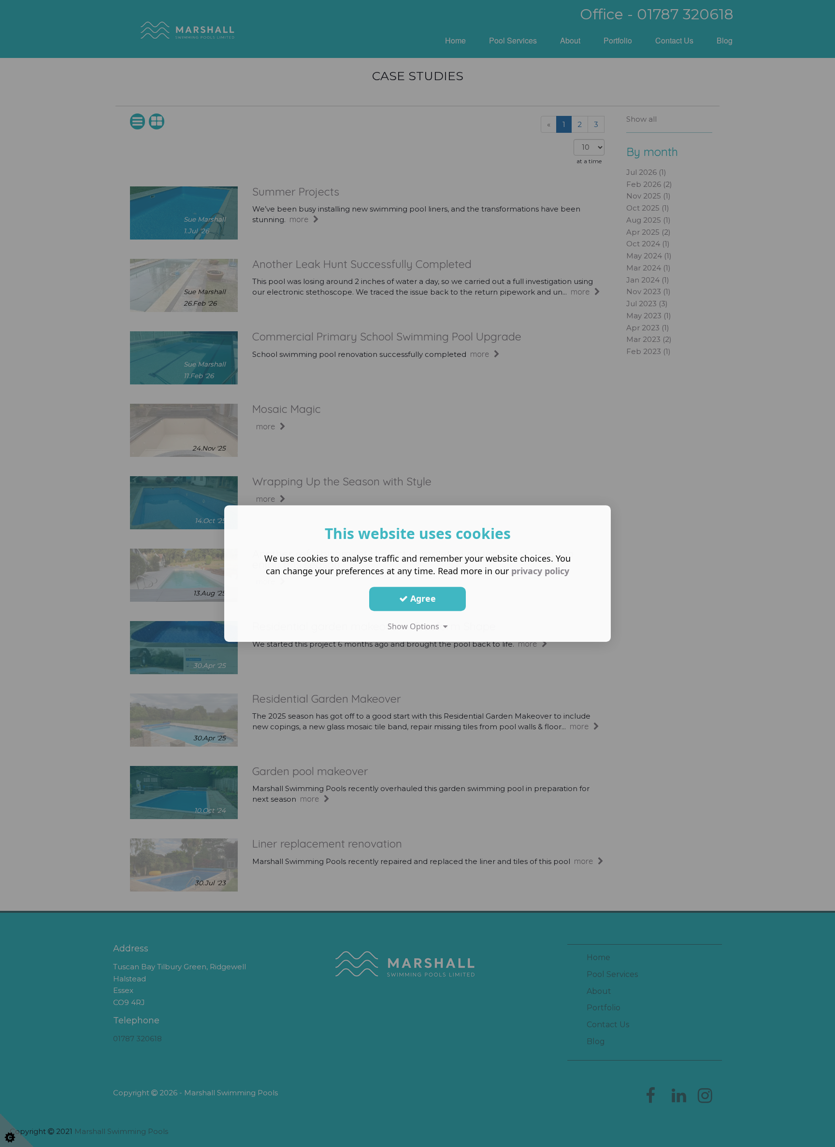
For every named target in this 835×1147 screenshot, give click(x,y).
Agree (422, 598)
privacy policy (540, 571)
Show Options (415, 626)
